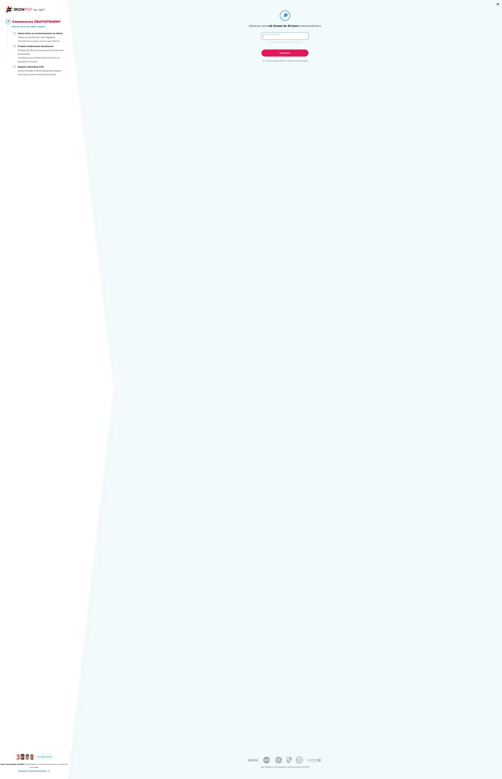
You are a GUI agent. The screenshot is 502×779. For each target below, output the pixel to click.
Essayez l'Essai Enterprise (32, 771)
